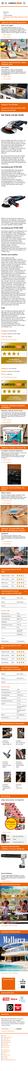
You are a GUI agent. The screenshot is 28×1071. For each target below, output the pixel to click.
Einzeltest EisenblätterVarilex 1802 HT (7, 742)
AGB (4, 1053)
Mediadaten (6, 1051)
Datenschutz (6, 1055)
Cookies (5, 1056)
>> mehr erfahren (6, 832)
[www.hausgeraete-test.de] (22, 1002)
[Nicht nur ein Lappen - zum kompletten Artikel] (14, 49)
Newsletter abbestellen (8, 1031)
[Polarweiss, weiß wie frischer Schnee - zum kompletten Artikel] (14, 434)
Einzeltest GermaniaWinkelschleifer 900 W (6, 764)
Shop (4, 1035)
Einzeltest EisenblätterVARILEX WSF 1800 (20, 764)
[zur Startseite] (15, 3)
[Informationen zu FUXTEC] (22, 980)
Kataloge (5, 1044)
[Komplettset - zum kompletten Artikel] (14, 556)
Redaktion (6, 1039)
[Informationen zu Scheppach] (22, 987)
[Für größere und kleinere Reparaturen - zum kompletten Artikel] (14, 474)
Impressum (6, 1050)
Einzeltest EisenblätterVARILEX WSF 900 (6, 787)
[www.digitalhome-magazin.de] (6, 1002)
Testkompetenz (7, 1037)
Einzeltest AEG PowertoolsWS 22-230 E (20, 742)
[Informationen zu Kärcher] (22, 983)
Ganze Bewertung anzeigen (9, 339)
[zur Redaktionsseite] (3, 839)
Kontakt (5, 1058)
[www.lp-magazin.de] (10, 1010)
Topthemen (6, 1047)
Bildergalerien (7, 1042)
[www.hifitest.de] (14, 1002)
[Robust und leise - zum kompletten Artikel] (14, 515)
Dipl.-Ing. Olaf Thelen (18, 836)
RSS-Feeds (6, 1045)
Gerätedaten (6, 1040)
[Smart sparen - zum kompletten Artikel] (14, 91)
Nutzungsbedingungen (9, 1060)
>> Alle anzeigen (6, 37)
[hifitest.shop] (18, 1010)
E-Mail (14, 839)
